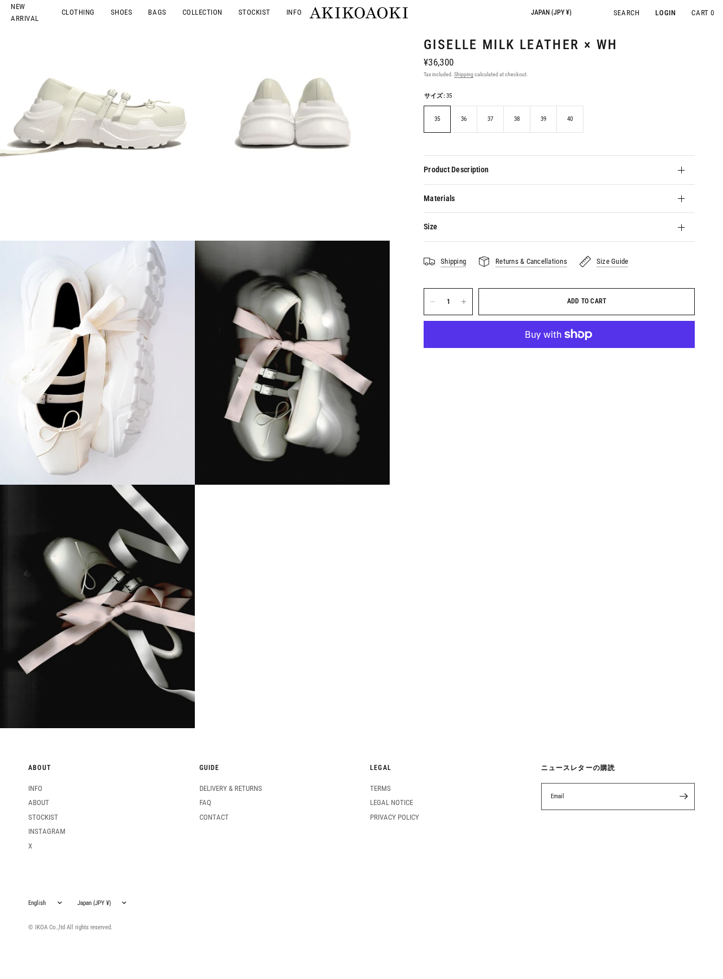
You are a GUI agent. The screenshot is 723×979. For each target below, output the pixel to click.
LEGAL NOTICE (391, 802)
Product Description (456, 169)
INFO (294, 12)
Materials (439, 198)
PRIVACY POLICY (394, 817)
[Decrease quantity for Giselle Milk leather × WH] (432, 302)
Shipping (463, 74)
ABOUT (39, 768)
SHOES (122, 12)
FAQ (205, 802)
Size (430, 226)
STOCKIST (254, 12)
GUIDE (209, 768)
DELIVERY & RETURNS (230, 788)
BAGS (157, 12)
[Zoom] (97, 362)
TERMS (380, 788)
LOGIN (665, 12)
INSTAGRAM (47, 831)
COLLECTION (202, 12)
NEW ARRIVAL (25, 12)
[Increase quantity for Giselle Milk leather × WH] (463, 302)
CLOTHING (78, 12)
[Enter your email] (683, 796)
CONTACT (214, 817)
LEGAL (380, 768)
